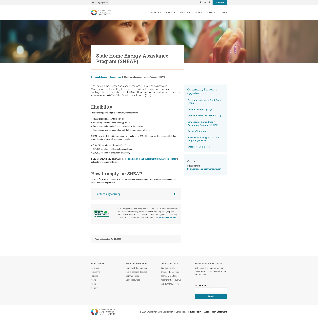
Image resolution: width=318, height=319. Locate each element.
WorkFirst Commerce (199, 146)
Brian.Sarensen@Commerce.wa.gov (204, 169)
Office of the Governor (170, 272)
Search (221, 2)
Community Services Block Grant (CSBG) (205, 102)
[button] (135, 194)
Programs (170, 12)
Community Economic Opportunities (106, 77)
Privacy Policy (194, 312)
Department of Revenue (170, 280)
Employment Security (169, 284)
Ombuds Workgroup (198, 131)
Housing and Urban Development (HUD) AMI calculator (151, 159)
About (210, 12)
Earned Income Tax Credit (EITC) (204, 115)
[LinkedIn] (210, 2)
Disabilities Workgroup (200, 109)
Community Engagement (136, 268)
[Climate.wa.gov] (101, 214)
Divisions (154, 12)
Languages (100, 2)
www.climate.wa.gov (167, 217)
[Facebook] (200, 2)
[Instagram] (205, 2)
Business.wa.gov (167, 268)
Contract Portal (132, 276)
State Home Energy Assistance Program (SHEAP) (203, 139)
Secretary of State (168, 276)
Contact (223, 12)
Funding (184, 12)
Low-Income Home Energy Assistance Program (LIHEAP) (203, 123)
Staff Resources (133, 280)
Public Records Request (136, 272)
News (197, 12)
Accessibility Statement (215, 312)
